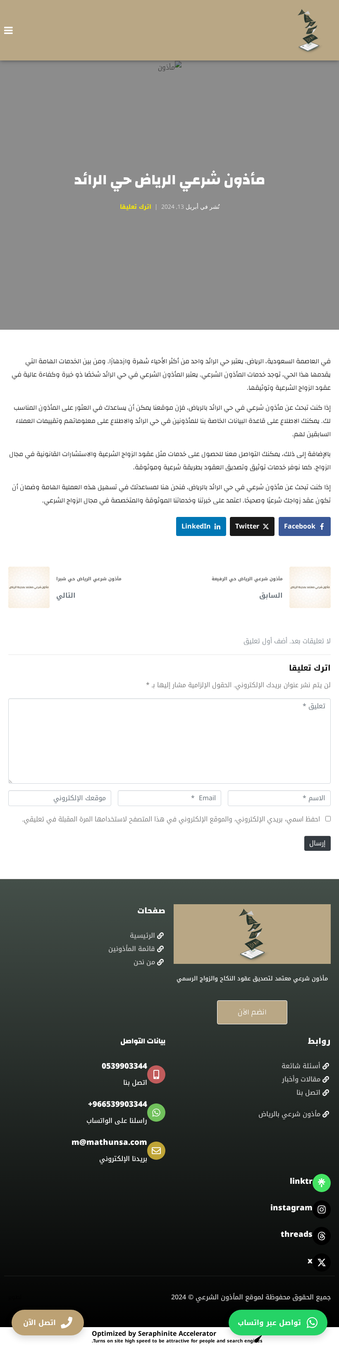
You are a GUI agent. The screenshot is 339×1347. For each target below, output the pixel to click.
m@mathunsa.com (109, 1142)
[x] (322, 1262)
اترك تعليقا (135, 206)
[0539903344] (156, 1074)
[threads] (322, 1236)
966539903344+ (117, 1104)
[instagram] (322, 1209)
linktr (301, 1181)
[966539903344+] (156, 1112)
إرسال (317, 843)
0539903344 (124, 1066)
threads (297, 1234)
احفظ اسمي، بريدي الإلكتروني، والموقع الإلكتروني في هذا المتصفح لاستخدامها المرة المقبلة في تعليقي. (171, 819)
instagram (291, 1207)
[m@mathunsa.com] (156, 1151)
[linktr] (322, 1183)
